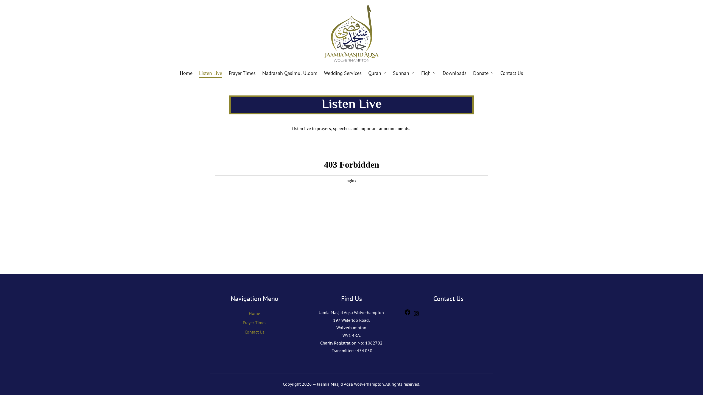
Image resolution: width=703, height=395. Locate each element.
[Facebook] (407, 314)
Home (254, 313)
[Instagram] (416, 315)
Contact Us (254, 332)
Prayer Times (254, 322)
